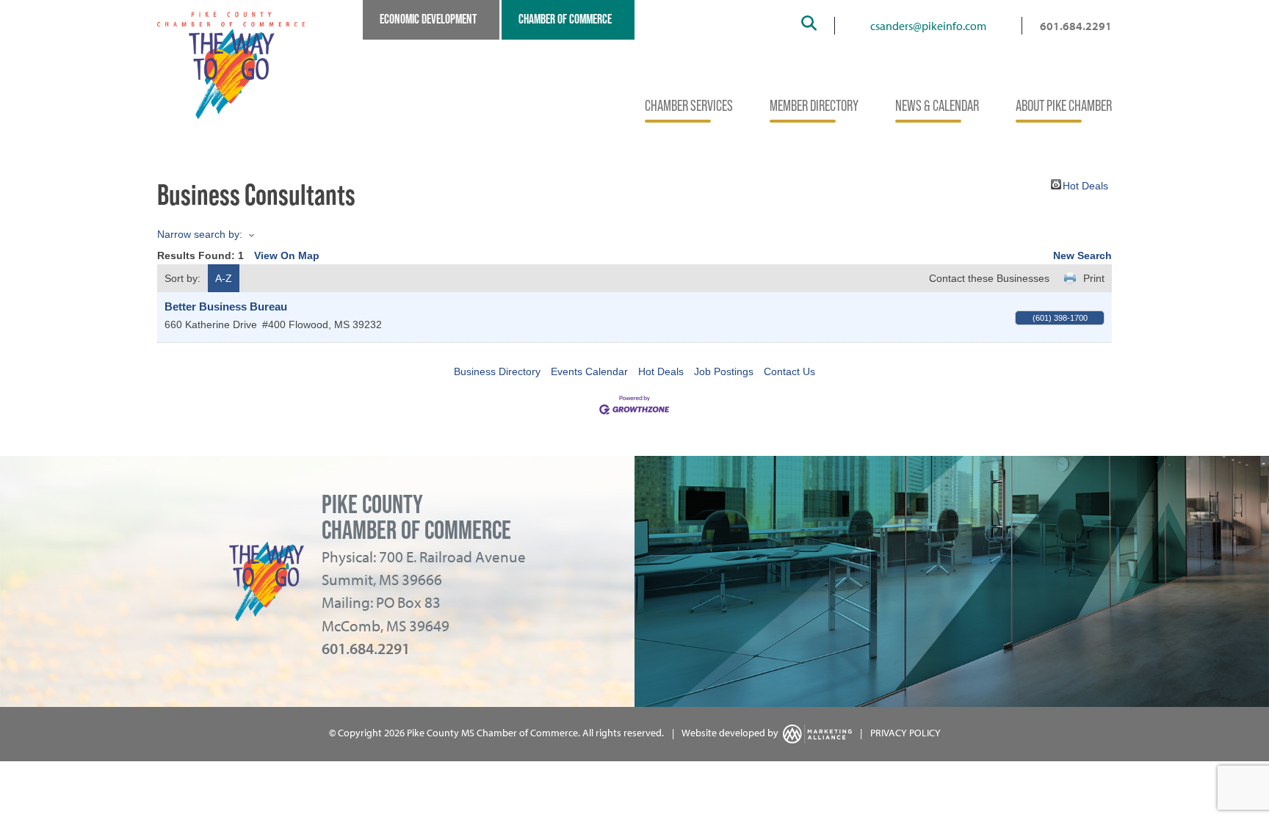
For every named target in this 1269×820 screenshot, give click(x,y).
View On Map (286, 255)
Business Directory (497, 371)
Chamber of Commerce (565, 19)
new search (1082, 255)
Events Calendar (589, 371)
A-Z (223, 278)
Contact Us (789, 371)
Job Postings (723, 371)
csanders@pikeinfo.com (928, 25)
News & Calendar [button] (937, 105)
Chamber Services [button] (689, 105)
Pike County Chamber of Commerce (416, 517)
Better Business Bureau (225, 306)
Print (1093, 278)
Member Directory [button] (814, 105)
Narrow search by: (199, 234)
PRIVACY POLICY (905, 732)
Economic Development (428, 19)
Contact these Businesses (989, 278)
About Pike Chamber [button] (1064, 105)
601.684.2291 (1076, 25)
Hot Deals (1085, 184)
